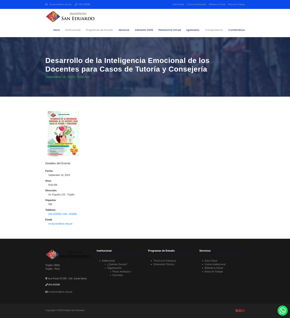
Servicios (123, 30)
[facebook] (237, 310)
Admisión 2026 (144, 30)
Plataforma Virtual (169, 30)
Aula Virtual (178, 4)
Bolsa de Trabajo (236, 4)
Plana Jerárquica (122, 271)
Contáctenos (236, 30)
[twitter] (240, 310)
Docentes (118, 275)
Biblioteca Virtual (217, 4)
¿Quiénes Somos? (117, 264)
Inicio (56, 30)
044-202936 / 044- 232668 (62, 214)
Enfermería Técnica (163, 264)
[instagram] (243, 310)
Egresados (192, 30)
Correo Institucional (196, 4)
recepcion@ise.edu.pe (60, 4)
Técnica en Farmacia (164, 260)
